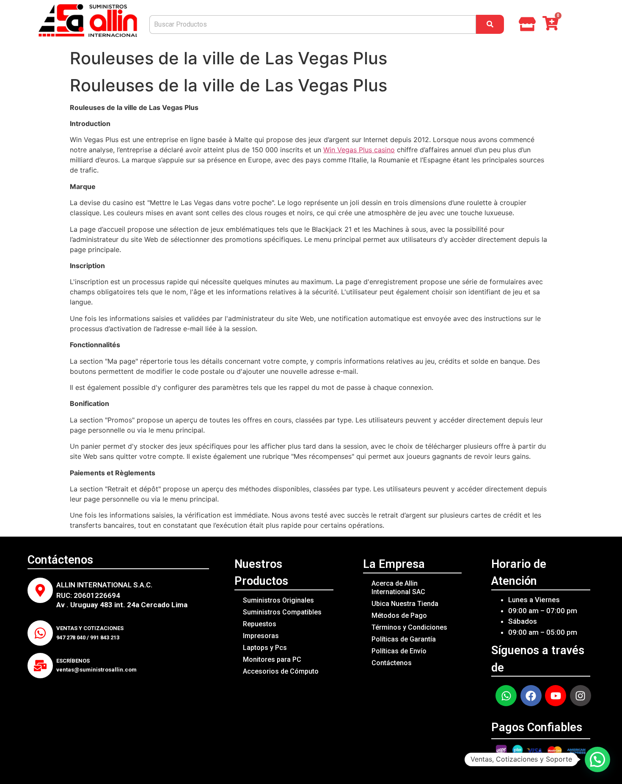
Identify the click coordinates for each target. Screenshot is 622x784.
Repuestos (259, 624)
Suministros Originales (278, 600)
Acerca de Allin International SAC (398, 587)
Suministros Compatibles (282, 612)
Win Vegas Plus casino (359, 149)
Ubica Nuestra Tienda (405, 604)
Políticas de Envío (399, 651)
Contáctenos (392, 663)
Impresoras (261, 636)
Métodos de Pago (399, 615)
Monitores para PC (272, 659)
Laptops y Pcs (265, 648)
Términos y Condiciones (409, 627)
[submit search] (490, 24)
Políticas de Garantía (404, 639)
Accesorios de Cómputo (281, 671)
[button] (597, 759)
